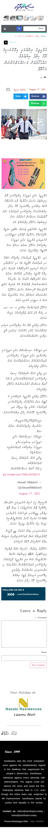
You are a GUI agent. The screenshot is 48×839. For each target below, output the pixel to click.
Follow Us (12, 42)
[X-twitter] (6, 42)
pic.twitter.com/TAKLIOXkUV (21, 474)
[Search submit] (19, 28)
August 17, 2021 (29, 493)
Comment (41, 618)
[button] (5, 29)
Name (44, 652)
